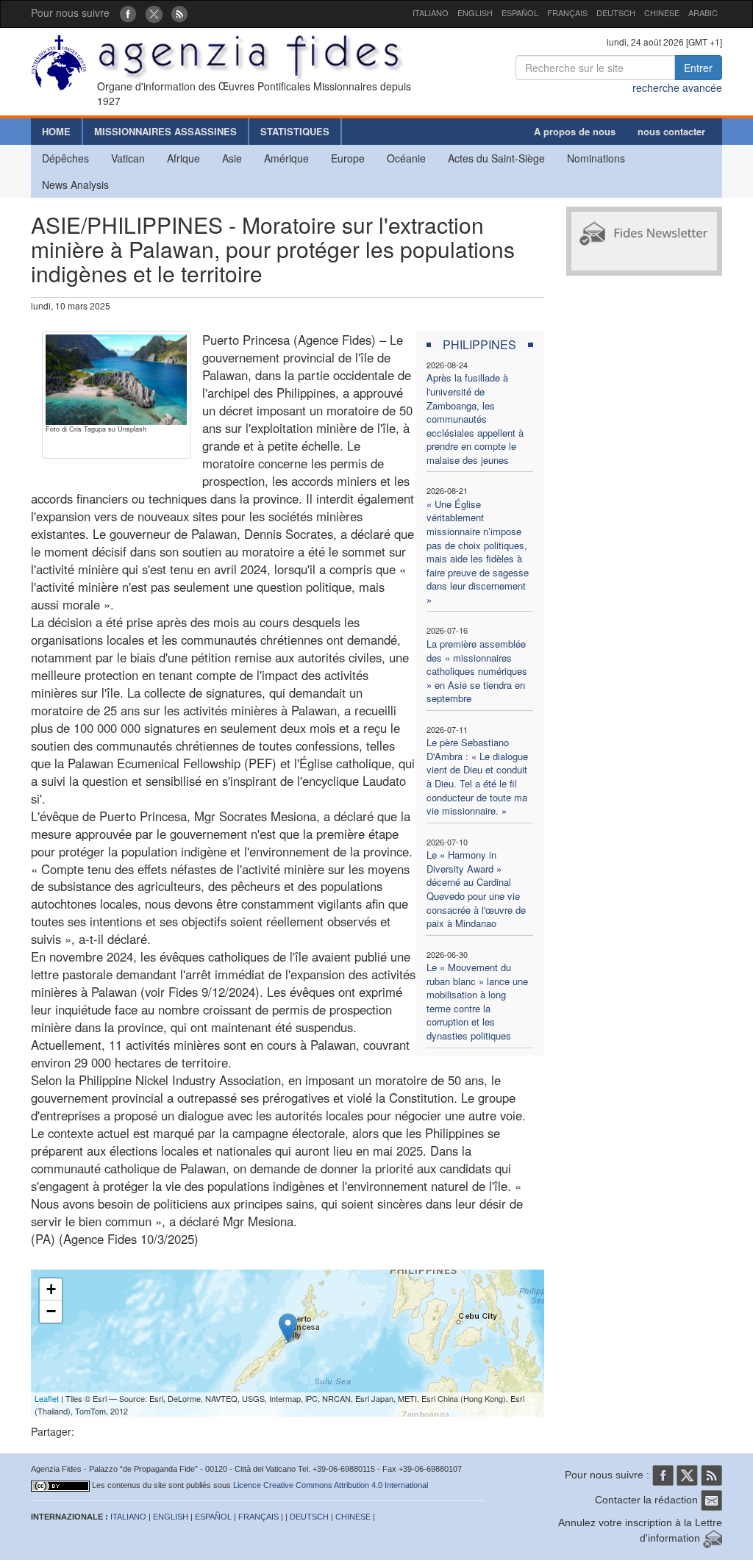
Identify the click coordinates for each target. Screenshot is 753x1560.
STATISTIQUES (294, 131)
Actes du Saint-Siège (496, 158)
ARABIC (703, 12)
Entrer (698, 67)
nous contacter (671, 131)
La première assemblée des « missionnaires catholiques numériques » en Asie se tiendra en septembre (477, 671)
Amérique (286, 158)
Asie (232, 158)
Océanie (406, 158)
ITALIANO (431, 12)
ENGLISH (475, 12)
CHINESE (661, 12)
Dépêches (65, 158)
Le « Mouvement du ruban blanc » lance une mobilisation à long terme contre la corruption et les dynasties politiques (477, 1001)
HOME (56, 131)
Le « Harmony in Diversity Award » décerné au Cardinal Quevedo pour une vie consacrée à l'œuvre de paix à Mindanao (476, 889)
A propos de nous (574, 131)
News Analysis (75, 184)
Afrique (183, 158)
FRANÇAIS (567, 12)
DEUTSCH (615, 12)
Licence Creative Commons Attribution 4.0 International (330, 1485)
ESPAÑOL (520, 12)
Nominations (596, 158)
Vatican (128, 158)
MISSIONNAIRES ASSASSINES (165, 131)
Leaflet (47, 1398)
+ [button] (51, 1289)
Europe (348, 158)
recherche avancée (677, 87)
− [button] (51, 1311)
